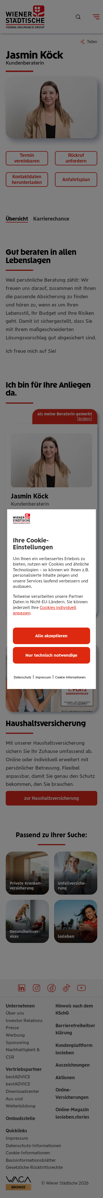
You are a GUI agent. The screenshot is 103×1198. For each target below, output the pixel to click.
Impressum (43, 677)
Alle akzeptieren (51, 635)
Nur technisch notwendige (51, 655)
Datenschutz (22, 677)
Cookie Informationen (70, 677)
